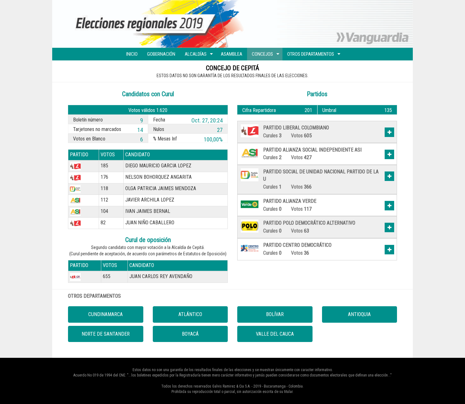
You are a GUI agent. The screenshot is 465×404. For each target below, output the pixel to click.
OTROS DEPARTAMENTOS (310, 54)
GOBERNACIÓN (161, 54)
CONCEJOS (262, 54)
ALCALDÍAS (196, 54)
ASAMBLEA (231, 54)
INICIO (132, 54)
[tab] (317, 133)
